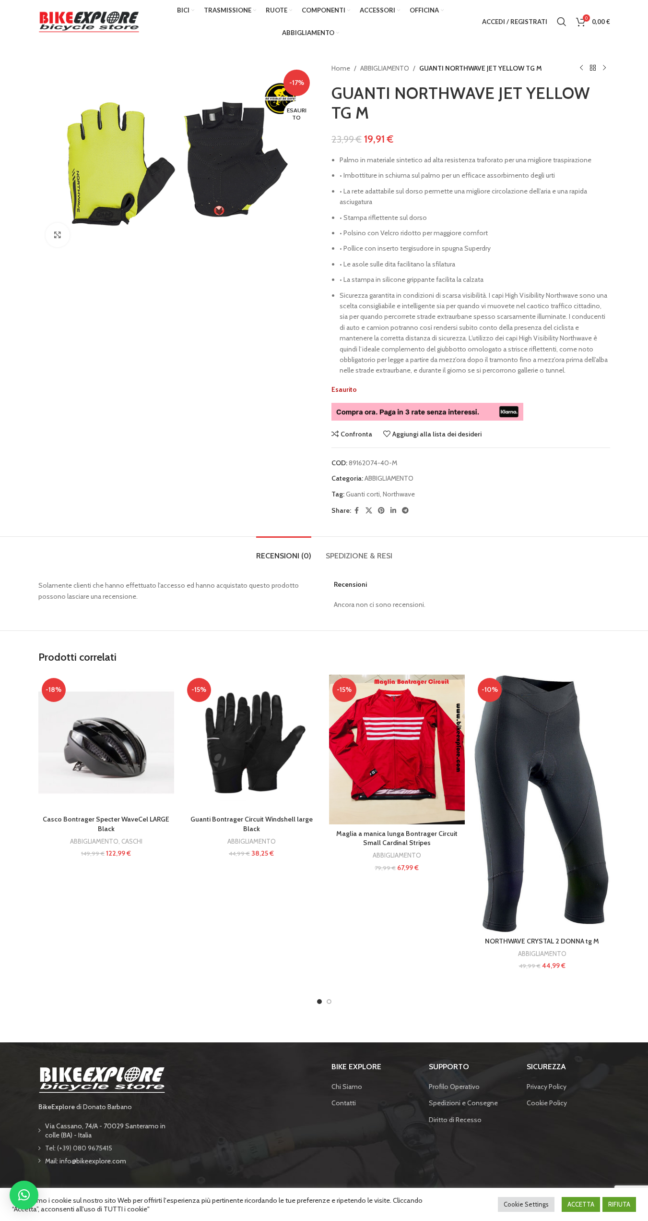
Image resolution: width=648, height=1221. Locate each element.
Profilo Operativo (454, 1086)
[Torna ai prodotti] (593, 68)
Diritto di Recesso (455, 1119)
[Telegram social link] (405, 510)
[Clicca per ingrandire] (58, 235)
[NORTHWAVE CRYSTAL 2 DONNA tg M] (542, 803)
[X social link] (369, 510)
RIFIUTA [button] (619, 1204)
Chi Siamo (346, 1086)
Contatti (343, 1103)
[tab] (283, 551)
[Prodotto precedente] (581, 68)
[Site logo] (88, 20)
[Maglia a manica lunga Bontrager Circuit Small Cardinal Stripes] (397, 750)
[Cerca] (561, 21)
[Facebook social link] (357, 510)
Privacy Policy (546, 1086)
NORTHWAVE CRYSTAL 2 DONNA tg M (542, 941)
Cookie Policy (547, 1103)
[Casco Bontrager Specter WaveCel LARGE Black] (106, 742)
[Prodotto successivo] (604, 68)
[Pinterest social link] (381, 510)
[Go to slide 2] (329, 1001)
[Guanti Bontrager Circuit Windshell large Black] (251, 742)
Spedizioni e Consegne (463, 1103)
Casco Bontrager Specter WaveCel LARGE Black (106, 824)
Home (340, 68)
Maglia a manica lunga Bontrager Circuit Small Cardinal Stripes (397, 838)
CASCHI (131, 841)
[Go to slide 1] (319, 1001)
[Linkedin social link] (393, 510)
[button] (24, 1195)
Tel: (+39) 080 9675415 (78, 1148)
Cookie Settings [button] (526, 1204)
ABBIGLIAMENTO (384, 68)
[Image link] (101, 1079)
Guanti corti (363, 494)
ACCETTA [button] (580, 1204)
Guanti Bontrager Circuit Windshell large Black (251, 824)
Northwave (399, 494)
